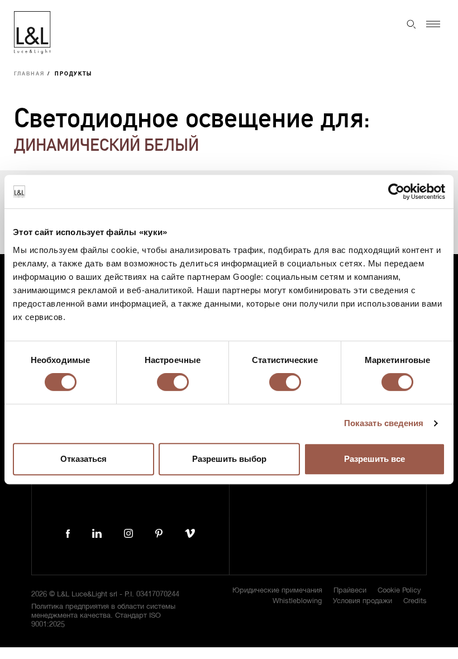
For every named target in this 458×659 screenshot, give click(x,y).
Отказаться (83, 459)
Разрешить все (374, 459)
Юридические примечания (277, 590)
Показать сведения (384, 423)
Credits (415, 601)
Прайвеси (349, 590)
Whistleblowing (297, 601)
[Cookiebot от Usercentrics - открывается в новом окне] (396, 191)
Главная (29, 74)
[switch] (173, 382)
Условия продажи (362, 601)
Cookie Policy (399, 590)
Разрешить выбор (229, 459)
